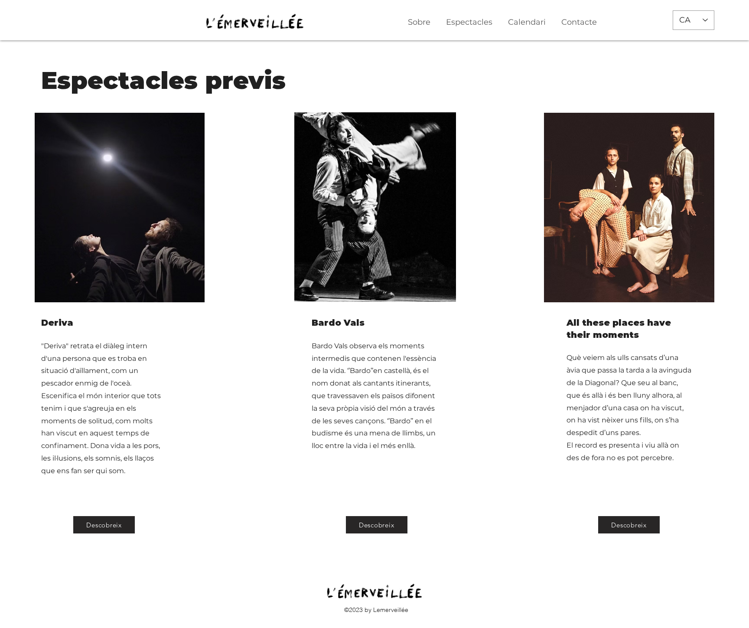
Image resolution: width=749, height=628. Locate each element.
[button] (469, 18)
